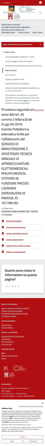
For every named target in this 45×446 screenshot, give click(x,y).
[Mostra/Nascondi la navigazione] (4, 12)
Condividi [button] (39, 110)
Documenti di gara (8, 32)
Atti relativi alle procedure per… (13, 29)
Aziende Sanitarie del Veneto (12, 311)
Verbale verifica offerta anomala (18, 245)
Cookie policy (39, 406)
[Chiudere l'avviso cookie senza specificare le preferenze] (42, 403)
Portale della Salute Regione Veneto (14, 313)
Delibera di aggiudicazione (16, 252)
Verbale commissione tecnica (17, 233)
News (3, 353)
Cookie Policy (27, 425)
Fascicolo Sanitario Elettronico (12, 336)
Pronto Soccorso (7, 341)
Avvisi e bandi (24, 32)
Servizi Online (6, 325)
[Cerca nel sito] (40, 12)
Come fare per (6, 344)
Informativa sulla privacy (26, 406)
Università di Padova (8, 316)
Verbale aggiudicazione (14, 239)
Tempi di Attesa (7, 327)
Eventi (3, 358)
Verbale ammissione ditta (15, 227)
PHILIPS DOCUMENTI (14, 221)
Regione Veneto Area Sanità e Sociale (15, 308)
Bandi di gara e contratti (11, 24)
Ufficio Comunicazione (9, 355)
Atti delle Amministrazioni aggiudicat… (16, 27)
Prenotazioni (6, 339)
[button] (7, 3)
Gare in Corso (38, 32)
